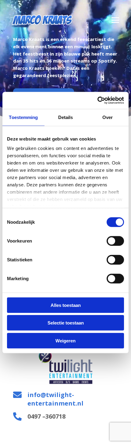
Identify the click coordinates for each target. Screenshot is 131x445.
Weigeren (65, 340)
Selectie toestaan (66, 322)
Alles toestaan (66, 304)
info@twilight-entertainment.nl (55, 399)
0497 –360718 (46, 416)
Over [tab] (107, 117)
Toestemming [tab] (23, 117)
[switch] (115, 241)
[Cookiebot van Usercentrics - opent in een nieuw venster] (97, 100)
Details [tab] (65, 117)
